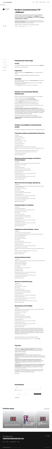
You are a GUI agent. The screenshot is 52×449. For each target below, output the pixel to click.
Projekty (37, 2)
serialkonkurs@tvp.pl (34, 337)
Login (40, 387)
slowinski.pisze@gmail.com (13, 438)
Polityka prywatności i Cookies (16, 447)
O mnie (33, 2)
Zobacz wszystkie (46, 408)
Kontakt (48, 2)
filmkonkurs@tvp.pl (34, 115)
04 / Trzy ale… (4, 67)
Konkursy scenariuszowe (22, 26)
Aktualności (16, 26)
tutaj (39, 338)
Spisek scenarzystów (42, 2)
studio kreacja (45, 447)
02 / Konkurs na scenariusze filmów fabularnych (6, 62)
